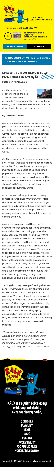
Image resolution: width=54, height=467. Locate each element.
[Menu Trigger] (48, 6)
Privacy (27, 438)
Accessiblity (27, 442)
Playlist (27, 425)
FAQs (27, 434)
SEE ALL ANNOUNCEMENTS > (22, 61)
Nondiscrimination (27, 451)
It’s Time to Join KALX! (37, 58)
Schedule (27, 421)
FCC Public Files (27, 446)
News (27, 430)
